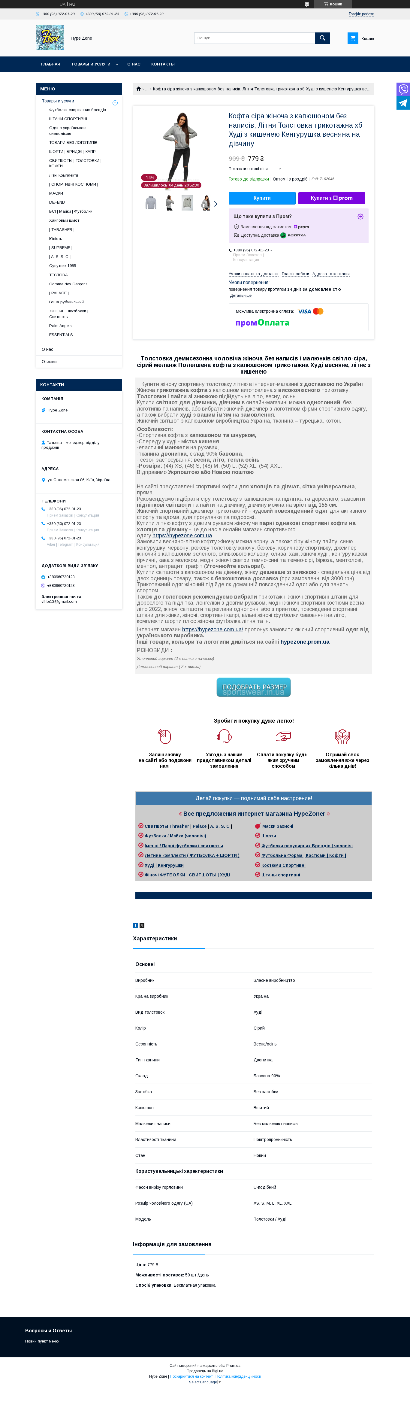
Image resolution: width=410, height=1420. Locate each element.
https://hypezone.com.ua (182, 535)
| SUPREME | (60, 247)
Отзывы (49, 361)
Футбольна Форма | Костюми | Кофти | (303, 855)
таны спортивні (283, 874)
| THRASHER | (61, 229)
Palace (200, 826)
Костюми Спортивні (283, 865)
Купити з (321, 198)
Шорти (268, 835)
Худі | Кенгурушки (164, 865)
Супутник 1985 (62, 265)
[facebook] (135, 926)
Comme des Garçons (68, 284)
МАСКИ (56, 193)
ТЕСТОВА (58, 275)
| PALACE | (59, 293)
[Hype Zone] (50, 48)
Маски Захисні (277, 826)
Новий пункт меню (42, 1341)
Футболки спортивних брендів (77, 110)
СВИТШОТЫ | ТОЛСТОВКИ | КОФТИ (75, 163)
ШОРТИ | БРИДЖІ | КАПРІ (73, 151)
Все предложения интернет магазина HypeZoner (254, 813)
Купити (262, 198)
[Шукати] (322, 38)
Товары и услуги (90, 64)
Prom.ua (233, 1366)
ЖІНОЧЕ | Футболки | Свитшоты (68, 314)
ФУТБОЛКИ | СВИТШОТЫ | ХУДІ (195, 874)
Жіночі (152, 874)
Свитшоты (157, 826)
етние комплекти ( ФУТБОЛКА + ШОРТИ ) (194, 855)
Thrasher (179, 826)
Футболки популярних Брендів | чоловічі (307, 845)
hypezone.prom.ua (305, 642)
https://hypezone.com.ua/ (212, 630)
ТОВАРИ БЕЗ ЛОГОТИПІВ (73, 142)
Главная (50, 64)
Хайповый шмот (64, 220)
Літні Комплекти (63, 175)
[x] (142, 926)
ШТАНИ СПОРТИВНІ (68, 119)
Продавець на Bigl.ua (205, 1371)
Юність (55, 238)
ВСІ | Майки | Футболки (70, 211)
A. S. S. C (220, 826)
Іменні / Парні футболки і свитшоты (184, 845)
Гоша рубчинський (66, 302)
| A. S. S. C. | (60, 256)
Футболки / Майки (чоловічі (175, 835)
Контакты (163, 64)
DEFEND (57, 202)
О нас (133, 64)
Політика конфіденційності (238, 1376)
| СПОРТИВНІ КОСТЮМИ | (73, 184)
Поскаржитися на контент (191, 1376)
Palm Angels (60, 325)
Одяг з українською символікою (67, 130)
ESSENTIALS (61, 334)
